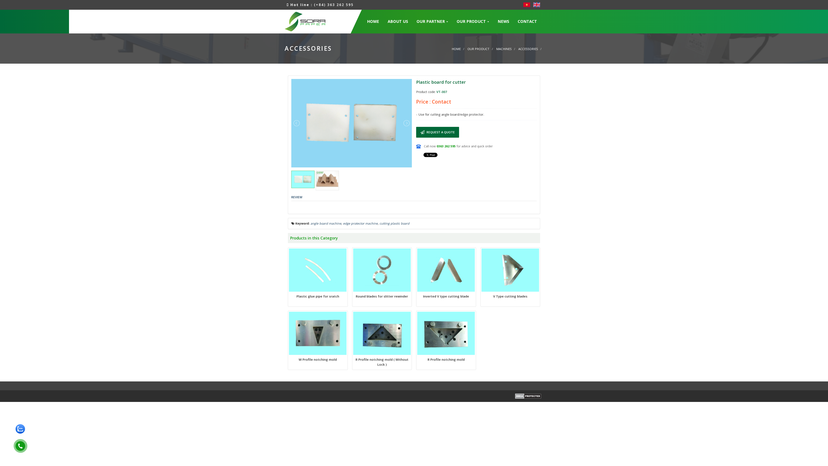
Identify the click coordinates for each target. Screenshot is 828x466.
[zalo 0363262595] (20, 429)
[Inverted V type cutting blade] (446, 270)
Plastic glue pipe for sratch (317, 296)
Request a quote (440, 132)
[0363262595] (18, 445)
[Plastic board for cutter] (351, 123)
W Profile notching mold (318, 359)
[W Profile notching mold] (318, 333)
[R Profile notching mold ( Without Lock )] (382, 333)
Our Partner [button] (431, 21)
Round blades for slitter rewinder (382, 296)
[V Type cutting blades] (510, 270)
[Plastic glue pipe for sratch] (318, 270)
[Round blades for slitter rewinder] (382, 270)
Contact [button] (527, 21)
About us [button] (398, 21)
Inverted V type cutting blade (446, 296)
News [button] (503, 21)
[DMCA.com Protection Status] (528, 396)
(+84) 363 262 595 (334, 4)
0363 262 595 (446, 146)
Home (373, 21)
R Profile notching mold (446, 359)
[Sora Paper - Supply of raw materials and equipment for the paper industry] (305, 21)
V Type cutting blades (510, 296)
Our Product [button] (472, 21)
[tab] (296, 197)
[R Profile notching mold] (446, 333)
